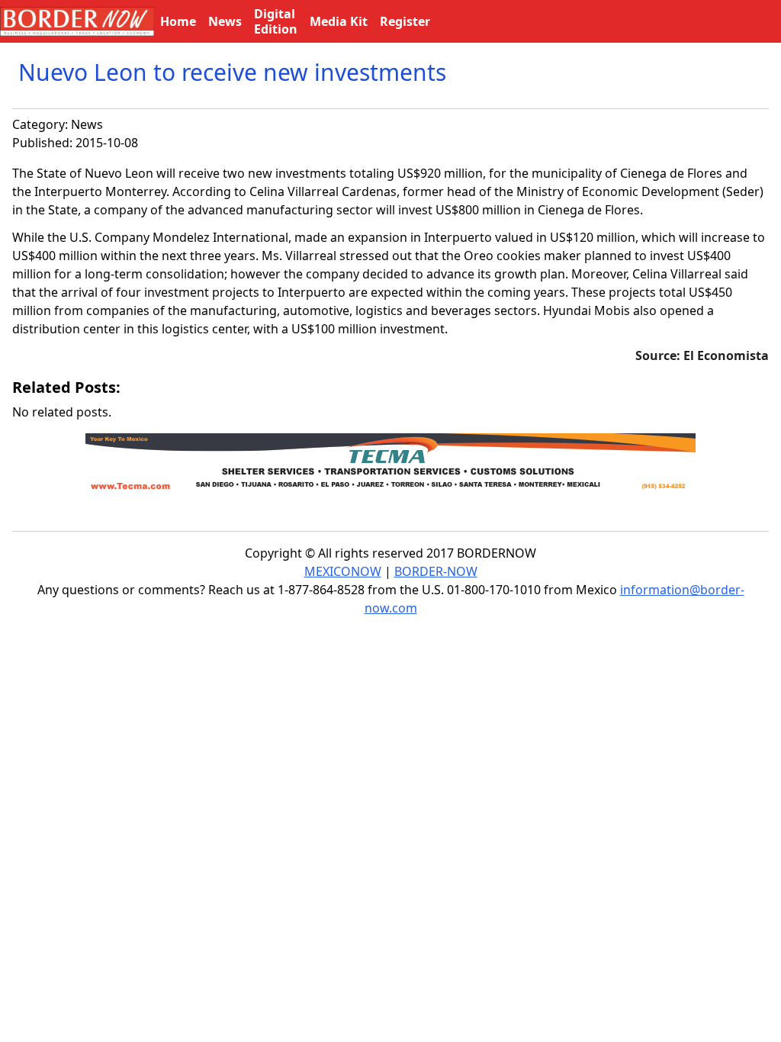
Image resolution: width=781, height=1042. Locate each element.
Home (178, 21)
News (87, 124)
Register (405, 21)
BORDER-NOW (435, 571)
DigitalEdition (275, 21)
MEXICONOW (342, 571)
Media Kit (339, 21)
